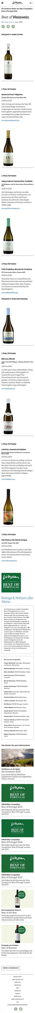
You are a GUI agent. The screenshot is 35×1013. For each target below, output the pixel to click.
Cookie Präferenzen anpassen (17, 1005)
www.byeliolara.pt (8, 389)
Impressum (17, 996)
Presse (17, 993)
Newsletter (17, 976)
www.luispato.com (8, 479)
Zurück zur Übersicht (11, 968)
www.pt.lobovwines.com (10, 208)
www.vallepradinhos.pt (9, 293)
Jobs (17, 988)
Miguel (7, 22)
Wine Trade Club (17, 979)
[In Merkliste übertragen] (13, 26)
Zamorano (11, 22)
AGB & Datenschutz (17, 999)
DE (31, 3)
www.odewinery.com (9, 561)
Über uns (17, 982)
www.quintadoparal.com (10, 120)
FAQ (17, 1002)
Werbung (17, 991)
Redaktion (17, 985)
